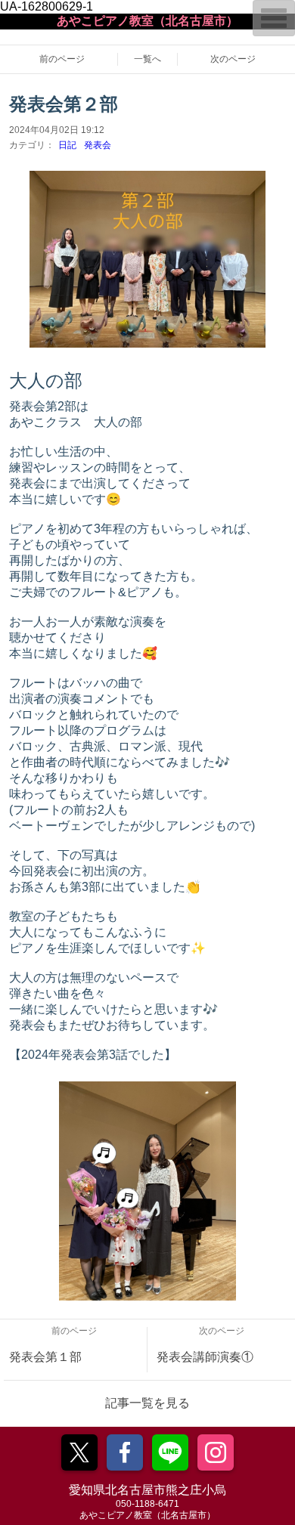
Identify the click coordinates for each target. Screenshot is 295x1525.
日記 (67, 145)
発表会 (97, 145)
